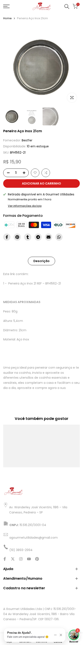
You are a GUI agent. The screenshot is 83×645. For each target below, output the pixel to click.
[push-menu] (6, 6)
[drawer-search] (66, 6)
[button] (35, 173)
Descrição (41, 261)
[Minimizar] (55, 635)
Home (7, 18)
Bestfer (27, 140)
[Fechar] (61, 635)
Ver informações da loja (25, 206)
